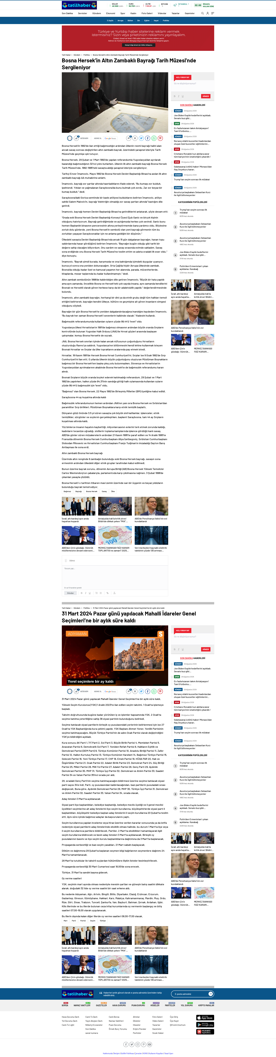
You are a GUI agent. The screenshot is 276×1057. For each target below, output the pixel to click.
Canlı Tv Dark (91, 1017)
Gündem (96, 13)
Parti (74, 920)
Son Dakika (67, 13)
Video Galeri (157, 1021)
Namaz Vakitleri (82, 1004)
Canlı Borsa (114, 1017)
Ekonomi (110, 13)
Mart (65, 920)
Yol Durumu (187, 1004)
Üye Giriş (174, 1017)
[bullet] (101, 593)
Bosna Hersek (91, 491)
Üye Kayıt (174, 1021)
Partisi (83, 920)
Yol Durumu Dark (69, 1021)
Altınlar (136, 1017)
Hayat (156, 20)
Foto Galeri (147, 13)
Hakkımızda (108, 1053)
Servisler (82, 13)
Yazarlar (176, 13)
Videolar (162, 13)
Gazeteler (190, 13)
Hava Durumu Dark (70, 1017)
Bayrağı (78, 491)
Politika (166, 20)
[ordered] (97, 593)
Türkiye (103, 920)
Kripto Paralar (206, 1004)
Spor (122, 13)
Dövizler (136, 1021)
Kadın (133, 13)
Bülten (130, 20)
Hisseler (155, 1004)
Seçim (92, 920)
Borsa (65, 1004)
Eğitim (147, 20)
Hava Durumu (119, 1004)
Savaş (104, 491)
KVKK (145, 1053)
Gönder (70, 593)
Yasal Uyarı (168, 1053)
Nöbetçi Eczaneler (94, 1025)
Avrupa (120, 20)
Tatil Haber (66, 55)
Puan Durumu (138, 1004)
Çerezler (138, 1053)
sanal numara (91, 1033)
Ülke (113, 491)
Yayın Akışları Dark (93, 1021)
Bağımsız (67, 491)
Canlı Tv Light (68, 1025)
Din (138, 20)
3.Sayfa (110, 20)
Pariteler (170, 1004)
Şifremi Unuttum (177, 1025)
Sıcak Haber (158, 1033)
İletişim (117, 1053)
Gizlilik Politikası (127, 1053)
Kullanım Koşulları (156, 1053)
